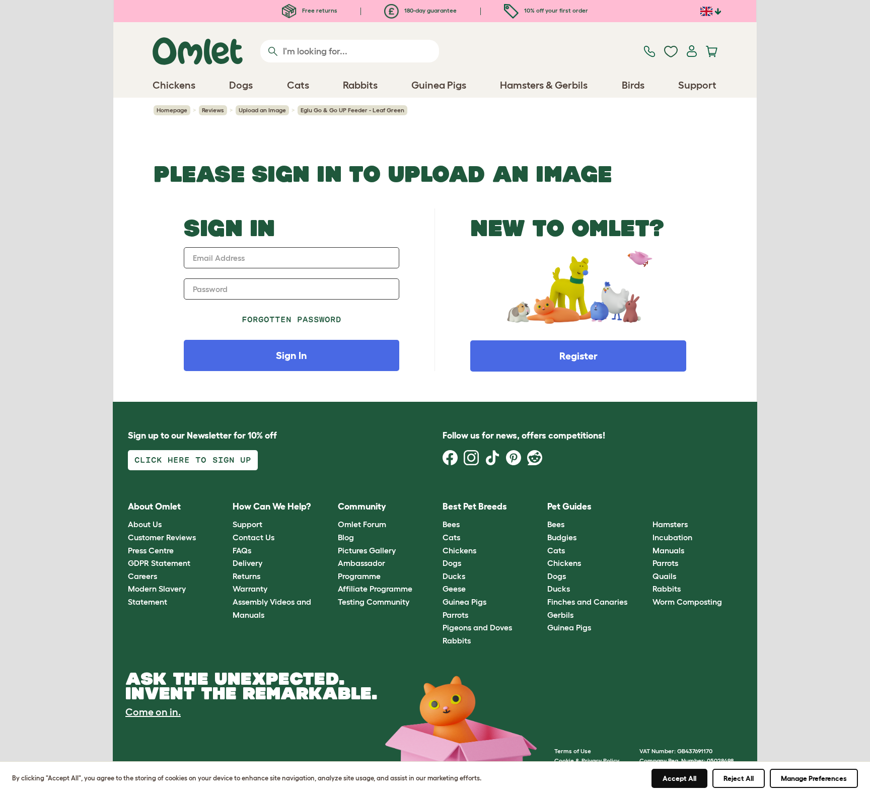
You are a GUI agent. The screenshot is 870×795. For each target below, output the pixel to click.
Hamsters (670, 524)
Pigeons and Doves (477, 627)
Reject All (738, 778)
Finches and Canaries (587, 601)
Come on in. (153, 711)
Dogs (452, 562)
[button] (644, 506)
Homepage (172, 110)
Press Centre (151, 550)
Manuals (668, 550)
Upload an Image (262, 110)
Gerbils (560, 614)
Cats (451, 537)
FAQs (242, 550)
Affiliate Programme (375, 588)
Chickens (459, 550)
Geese (454, 588)
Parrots (455, 614)
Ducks (454, 576)
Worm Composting (687, 601)
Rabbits (457, 640)
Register (578, 356)
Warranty (250, 588)
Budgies (561, 537)
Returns (246, 576)
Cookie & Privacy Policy (586, 760)
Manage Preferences (814, 778)
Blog (346, 537)
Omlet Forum (362, 524)
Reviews (213, 110)
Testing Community (373, 601)
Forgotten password (292, 319)
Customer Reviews (162, 537)
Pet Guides (569, 506)
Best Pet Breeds (475, 506)
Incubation (672, 537)
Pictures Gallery (367, 550)
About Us (145, 524)
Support (247, 524)
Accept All (679, 778)
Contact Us (253, 537)
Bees (451, 524)
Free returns (319, 10)
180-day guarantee (430, 10)
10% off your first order (555, 10)
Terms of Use (572, 751)
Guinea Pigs (464, 601)
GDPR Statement (159, 562)
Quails (664, 576)
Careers (142, 576)
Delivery (247, 562)
